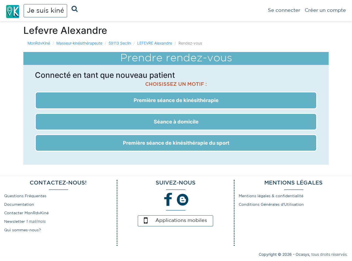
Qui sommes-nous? (22, 230)
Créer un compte (325, 10)
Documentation (19, 204)
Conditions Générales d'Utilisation (271, 204)
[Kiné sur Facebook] (168, 199)
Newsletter (14, 221)
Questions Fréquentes (25, 196)
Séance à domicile (176, 122)
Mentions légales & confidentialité (271, 196)
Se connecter (284, 10)
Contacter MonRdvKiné (26, 213)
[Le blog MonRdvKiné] (182, 199)
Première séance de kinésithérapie (176, 100)
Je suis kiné (45, 11)
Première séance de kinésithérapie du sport (176, 143)
